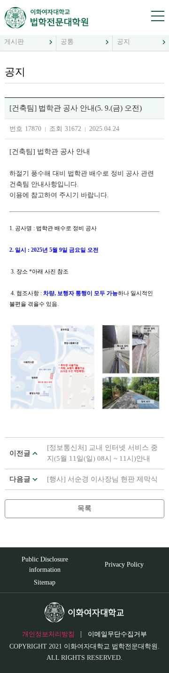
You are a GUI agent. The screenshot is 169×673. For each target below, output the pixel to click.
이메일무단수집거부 (117, 634)
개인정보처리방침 (48, 634)
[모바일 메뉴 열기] (157, 16)
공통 (67, 41)
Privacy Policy (124, 564)
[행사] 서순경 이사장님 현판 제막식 (102, 479)
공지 (123, 41)
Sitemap (44, 582)
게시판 (14, 41)
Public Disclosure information (45, 564)
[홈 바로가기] (43, 17)
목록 (84, 508)
